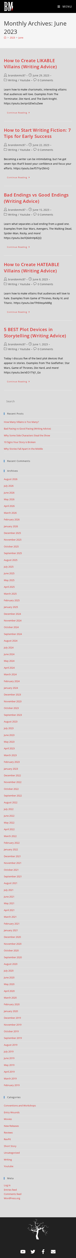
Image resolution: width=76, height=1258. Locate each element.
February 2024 (12, 681)
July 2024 (8, 647)
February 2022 (12, 842)
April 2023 (9, 748)
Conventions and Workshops (20, 1105)
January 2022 (11, 849)
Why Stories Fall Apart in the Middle (23, 448)
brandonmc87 (16, 75)
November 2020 (12, 943)
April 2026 (9, 506)
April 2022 (9, 829)
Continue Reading (20, 112)
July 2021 (8, 890)
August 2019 (10, 1044)
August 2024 (10, 640)
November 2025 (12, 539)
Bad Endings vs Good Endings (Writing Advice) (36, 198)
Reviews (8, 1132)
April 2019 (9, 1071)
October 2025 (11, 546)
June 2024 (9, 654)
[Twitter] (33, 1251)
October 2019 (11, 1031)
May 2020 (9, 984)
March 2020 (10, 997)
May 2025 (9, 580)
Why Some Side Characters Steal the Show (27, 435)
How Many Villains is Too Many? (21, 422)
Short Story (10, 1146)
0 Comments (45, 80)
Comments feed (12, 1194)
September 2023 (13, 715)
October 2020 (11, 950)
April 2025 (9, 586)
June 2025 (9, 573)
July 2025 (8, 566)
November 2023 (12, 701)
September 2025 (13, 553)
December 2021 (12, 856)
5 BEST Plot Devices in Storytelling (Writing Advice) (35, 332)
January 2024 (11, 688)
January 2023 (11, 768)
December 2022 (12, 775)
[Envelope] (53, 1251)
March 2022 (10, 836)
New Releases (11, 1126)
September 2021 (13, 876)
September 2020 (13, 957)
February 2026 (12, 519)
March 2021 (10, 916)
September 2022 (13, 795)
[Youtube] (22, 1251)
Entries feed (10, 1189)
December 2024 (12, 613)
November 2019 (12, 1024)
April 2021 (9, 910)
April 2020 (9, 991)
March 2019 (10, 1078)
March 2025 (10, 593)
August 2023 (10, 721)
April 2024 (9, 667)
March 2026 (10, 512)
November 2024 (12, 620)
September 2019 (13, 1038)
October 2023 (11, 708)
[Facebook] (43, 1251)
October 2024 (11, 627)
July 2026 (8, 485)
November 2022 (12, 782)
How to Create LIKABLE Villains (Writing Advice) (30, 63)
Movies (8, 1119)
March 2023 (10, 755)
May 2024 (9, 660)
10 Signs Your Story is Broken (20, 442)
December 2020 (12, 937)
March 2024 (10, 674)
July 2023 (8, 728)
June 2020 (9, 977)
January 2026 (11, 526)
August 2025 (10, 560)
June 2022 (9, 815)
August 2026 (10, 479)
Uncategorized (12, 1152)
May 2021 (9, 903)
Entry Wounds (12, 1112)
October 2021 (11, 869)
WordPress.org (12, 1198)
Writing (12, 80)
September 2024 (13, 634)
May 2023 (9, 741)
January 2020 (11, 1011)
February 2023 (12, 762)
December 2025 (12, 533)
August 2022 (10, 802)
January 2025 (11, 607)
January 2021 (11, 930)
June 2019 (9, 1058)
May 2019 (9, 1065)
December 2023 (12, 694)
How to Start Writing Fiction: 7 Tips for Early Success (37, 133)
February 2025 (12, 600)
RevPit (7, 1139)
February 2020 (12, 1004)
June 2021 (9, 896)
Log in (7, 1185)
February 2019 (12, 1085)
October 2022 (11, 789)
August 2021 (10, 883)
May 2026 (9, 499)
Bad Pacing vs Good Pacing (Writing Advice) (27, 428)
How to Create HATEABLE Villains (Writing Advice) (31, 267)
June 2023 (9, 735)
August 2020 (10, 964)
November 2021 (12, 863)
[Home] (5, 37)
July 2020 (8, 970)
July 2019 (8, 1051)
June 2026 (9, 492)
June (20, 37)
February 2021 (12, 923)
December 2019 (12, 1017)
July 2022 (8, 809)
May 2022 (9, 822)
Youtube (25, 80)
